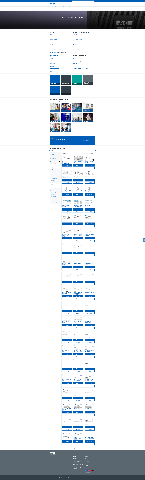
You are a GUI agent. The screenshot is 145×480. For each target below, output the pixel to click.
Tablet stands (51, 71)
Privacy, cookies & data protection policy (55, 477)
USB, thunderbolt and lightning (77, 39)
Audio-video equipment (76, 37)
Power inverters (52, 47)
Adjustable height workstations (54, 69)
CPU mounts (51, 58)
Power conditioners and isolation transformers (56, 49)
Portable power (52, 42)
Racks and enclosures (76, 56)
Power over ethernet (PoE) (76, 41)
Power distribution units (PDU (54, 36)
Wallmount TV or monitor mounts (54, 68)
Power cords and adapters (53, 37)
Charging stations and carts (53, 39)
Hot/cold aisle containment (77, 61)
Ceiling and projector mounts (54, 56)
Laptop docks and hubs (76, 47)
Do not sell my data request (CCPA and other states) (69, 477)
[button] (144, 240)
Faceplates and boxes (76, 42)
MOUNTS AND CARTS (56, 55)
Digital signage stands (53, 61)
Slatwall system (52, 66)
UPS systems (51, 34)
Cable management (75, 58)
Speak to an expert (86, 140)
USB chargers (51, 41)
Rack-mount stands (52, 63)
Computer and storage (76, 49)
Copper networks (75, 34)
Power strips (51, 44)
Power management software (54, 52)
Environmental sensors (76, 63)
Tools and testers (75, 44)
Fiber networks (75, 36)
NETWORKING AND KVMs (80, 68)
